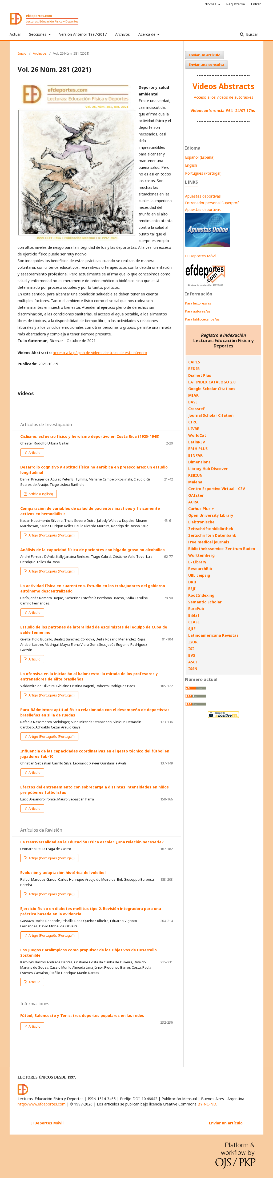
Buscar (251, 34)
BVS (191, 655)
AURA (193, 501)
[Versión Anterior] (205, 286)
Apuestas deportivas (203, 196)
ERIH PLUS (198, 448)
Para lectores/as (198, 303)
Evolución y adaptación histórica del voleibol (63, 872)
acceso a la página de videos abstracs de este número (100, 352)
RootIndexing (201, 595)
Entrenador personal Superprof (212, 202)
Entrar (256, 4)
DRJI (192, 581)
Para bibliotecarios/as (202, 319)
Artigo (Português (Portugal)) (51, 535)
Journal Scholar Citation (211, 415)
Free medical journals (208, 541)
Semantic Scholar (205, 601)
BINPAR (195, 455)
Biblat (193, 615)
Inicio (22, 53)
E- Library (197, 561)
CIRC (192, 421)
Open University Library (210, 515)
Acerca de (147, 34)
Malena (195, 481)
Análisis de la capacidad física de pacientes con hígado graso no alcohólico (92, 549)
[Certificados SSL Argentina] (223, 717)
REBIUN (195, 475)
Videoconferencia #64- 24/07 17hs (223, 110)
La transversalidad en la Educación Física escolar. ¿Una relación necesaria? (92, 841)
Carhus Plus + (201, 508)
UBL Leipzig (199, 575)
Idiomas (210, 4)
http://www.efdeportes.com (42, 1104)
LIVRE (193, 428)
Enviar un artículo (204, 55)
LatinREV (196, 441)
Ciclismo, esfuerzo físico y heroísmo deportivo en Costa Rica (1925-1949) (89, 436)
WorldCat (197, 435)
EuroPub (196, 608)
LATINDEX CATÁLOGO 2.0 (211, 381)
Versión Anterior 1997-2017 (83, 34)
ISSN (192, 668)
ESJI (192, 588)
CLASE (194, 621)
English (191, 165)
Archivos (122, 34)
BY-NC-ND (207, 1104)
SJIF (191, 628)
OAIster (196, 495)
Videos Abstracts (223, 86)
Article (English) (40, 493)
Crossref (196, 408)
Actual (15, 34)
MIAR (193, 395)
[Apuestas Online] (207, 245)
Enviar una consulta (206, 64)
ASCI (192, 661)
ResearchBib (200, 568)
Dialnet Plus (199, 375)
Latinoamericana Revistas (213, 635)
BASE (193, 401)
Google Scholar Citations (211, 388)
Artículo (34, 452)
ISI (191, 648)
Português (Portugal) (203, 173)
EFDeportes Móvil (200, 255)
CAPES (194, 361)
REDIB (194, 368)
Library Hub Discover (208, 468)
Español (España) (200, 157)
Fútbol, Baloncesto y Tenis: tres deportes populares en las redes (82, 1015)
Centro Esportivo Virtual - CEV (216, 488)
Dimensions (199, 461)
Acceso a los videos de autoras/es (223, 97)
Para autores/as (198, 311)
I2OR (193, 641)
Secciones (38, 34)
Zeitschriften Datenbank (212, 535)
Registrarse (235, 4)
